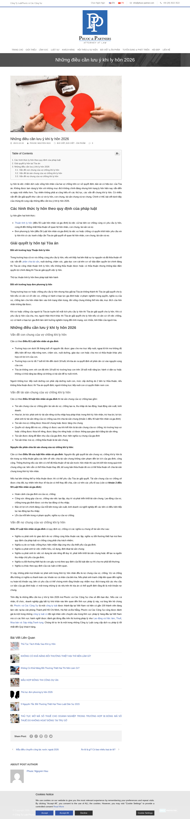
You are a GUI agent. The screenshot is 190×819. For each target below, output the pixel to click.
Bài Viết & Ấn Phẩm (110, 50)
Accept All (64, 813)
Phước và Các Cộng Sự (26, 605)
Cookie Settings (145, 813)
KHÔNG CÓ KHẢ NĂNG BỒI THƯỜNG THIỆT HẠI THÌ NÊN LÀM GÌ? (56, 656)
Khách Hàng (68, 50)
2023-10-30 (18, 143)
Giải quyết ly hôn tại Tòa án (27, 163)
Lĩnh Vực (43, 50)
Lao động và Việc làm (104, 618)
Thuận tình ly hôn (23, 223)
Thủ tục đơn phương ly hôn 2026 (37, 692)
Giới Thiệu (31, 50)
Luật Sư (55, 50)
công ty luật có (40, 614)
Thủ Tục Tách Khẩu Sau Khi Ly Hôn (38, 644)
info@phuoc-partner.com (143, 3)
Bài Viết (61, 143)
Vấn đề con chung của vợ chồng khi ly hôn (39, 170)
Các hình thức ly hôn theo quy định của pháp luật (37, 160)
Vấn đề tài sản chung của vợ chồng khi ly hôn (40, 173)
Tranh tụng (38, 622)
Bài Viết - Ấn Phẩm (76, 143)
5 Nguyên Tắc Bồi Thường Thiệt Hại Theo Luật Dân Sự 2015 (50, 704)
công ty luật (51, 605)
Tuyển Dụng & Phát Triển (136, 50)
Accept (44, 813)
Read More (58, 806)
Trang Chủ (17, 50)
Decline (83, 813)
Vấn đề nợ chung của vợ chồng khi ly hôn (38, 176)
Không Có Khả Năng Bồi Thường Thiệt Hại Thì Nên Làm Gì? (50, 668)
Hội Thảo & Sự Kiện (87, 50)
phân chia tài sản (31, 261)
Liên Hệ (166, 50)
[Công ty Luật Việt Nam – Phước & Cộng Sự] (95, 26)
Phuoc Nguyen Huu (40, 143)
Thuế (118, 618)
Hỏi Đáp (156, 50)
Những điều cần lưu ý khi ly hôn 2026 (31, 166)
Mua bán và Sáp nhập (21, 622)
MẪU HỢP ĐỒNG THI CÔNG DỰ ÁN (39, 680)
